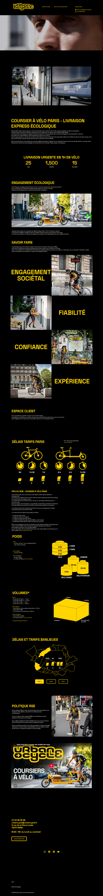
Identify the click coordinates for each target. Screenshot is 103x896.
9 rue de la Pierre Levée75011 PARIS (22, 826)
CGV (13, 882)
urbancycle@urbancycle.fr (84, 9)
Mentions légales (16, 887)
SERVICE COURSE (46, 6)
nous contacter (68, 442)
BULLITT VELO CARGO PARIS (60, 6)
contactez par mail (26, 530)
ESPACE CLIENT (78, 6)
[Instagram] (45, 852)
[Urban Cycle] (23, 6)
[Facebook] (49, 852)
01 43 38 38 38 (81, 11)
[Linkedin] (54, 852)
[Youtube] (58, 852)
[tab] (39, 681)
